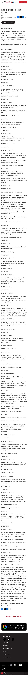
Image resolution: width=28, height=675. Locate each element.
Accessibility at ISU (7, 657)
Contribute (5, 651)
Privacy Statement (7, 654)
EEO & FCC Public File (7, 648)
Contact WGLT (6, 645)
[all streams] (26, 673)
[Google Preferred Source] (14, 627)
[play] (2, 673)
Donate (24, 2)
